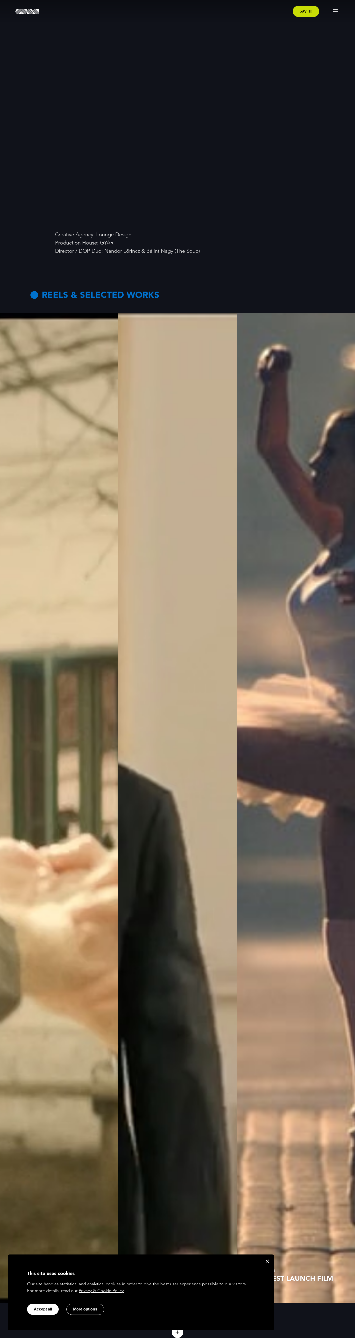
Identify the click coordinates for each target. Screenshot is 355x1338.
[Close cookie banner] (267, 1261)
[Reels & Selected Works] (177, 1332)
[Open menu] (335, 11)
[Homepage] (27, 11)
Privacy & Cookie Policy (101, 1290)
